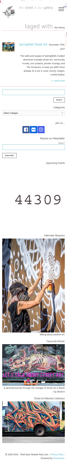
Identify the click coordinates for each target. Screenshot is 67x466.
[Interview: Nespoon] (33, 285)
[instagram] (41, 129)
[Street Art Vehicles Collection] (33, 421)
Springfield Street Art (33, 44)
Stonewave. (59, 458)
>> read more (58, 80)
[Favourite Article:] (33, 364)
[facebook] (26, 129)
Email (61, 142)
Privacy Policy (57, 454)
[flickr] (33, 129)
